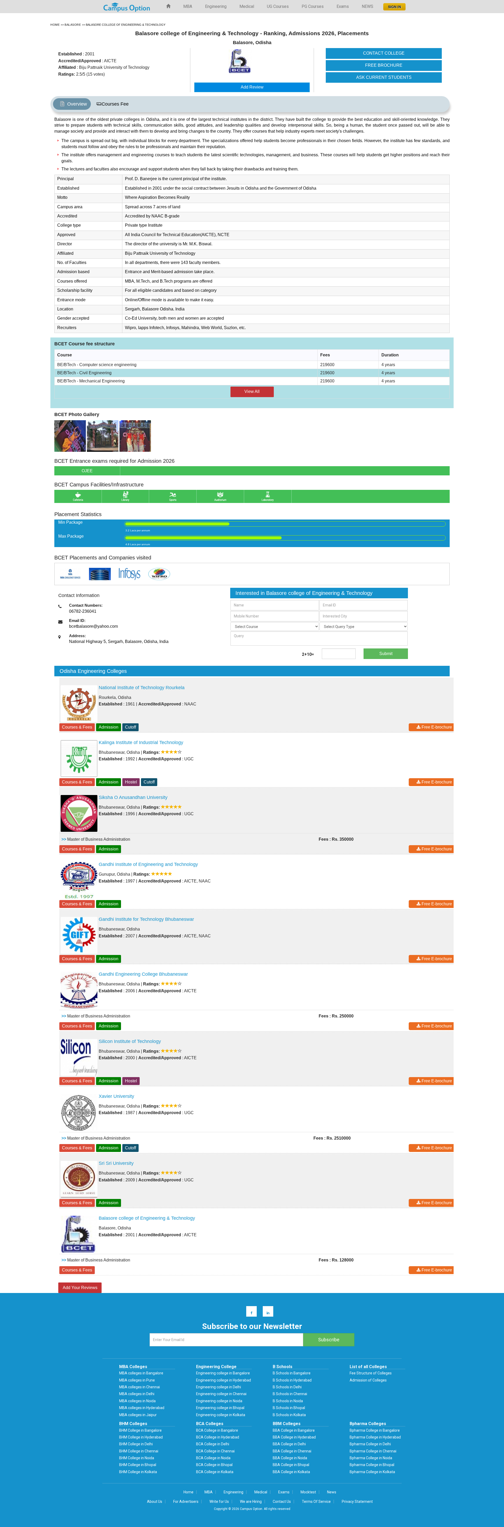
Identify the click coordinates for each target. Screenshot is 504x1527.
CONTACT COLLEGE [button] (384, 53)
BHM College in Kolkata (138, 1472)
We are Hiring (251, 1501)
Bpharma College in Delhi (370, 1444)
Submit (385, 653)
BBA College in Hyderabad (294, 1437)
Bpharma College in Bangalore (375, 1430)
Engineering (216, 6)
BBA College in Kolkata (291, 1472)
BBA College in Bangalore (294, 1430)
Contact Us (282, 1501)
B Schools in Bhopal (289, 1408)
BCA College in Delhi (212, 1444)
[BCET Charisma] (70, 436)
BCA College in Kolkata (214, 1472)
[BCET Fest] (135, 436)
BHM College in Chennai (138, 1451)
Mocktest (308, 1492)
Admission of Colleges (368, 1380)
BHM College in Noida (136, 1458)
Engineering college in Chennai (221, 1394)
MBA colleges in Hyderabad (141, 1408)
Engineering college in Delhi (218, 1387)
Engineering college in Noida (219, 1401)
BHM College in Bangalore (140, 1430)
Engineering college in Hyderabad (223, 1380)
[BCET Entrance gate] (102, 436)
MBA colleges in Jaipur (138, 1415)
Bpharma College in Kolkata (372, 1472)
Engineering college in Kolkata (220, 1415)
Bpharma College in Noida (371, 1458)
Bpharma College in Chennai (373, 1451)
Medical (246, 6)
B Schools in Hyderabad (292, 1380)
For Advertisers (185, 1501)
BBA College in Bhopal (291, 1465)
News (331, 1492)
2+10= (308, 654)
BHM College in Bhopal (137, 1465)
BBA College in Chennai (292, 1451)
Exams (343, 6)
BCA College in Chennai (215, 1451)
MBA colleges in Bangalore (141, 1373)
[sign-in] (394, 5)
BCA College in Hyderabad (217, 1437)
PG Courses (313, 6)
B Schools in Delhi (287, 1387)
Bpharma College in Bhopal (372, 1465)
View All (252, 391)
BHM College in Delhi (136, 1444)
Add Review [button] (252, 87)
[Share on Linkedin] (265, 1312)
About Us (154, 1501)
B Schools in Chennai (290, 1394)
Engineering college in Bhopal (220, 1408)
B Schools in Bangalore (292, 1373)
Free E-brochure (436, 727)
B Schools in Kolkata (289, 1415)
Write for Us (219, 1501)
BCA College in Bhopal (214, 1465)
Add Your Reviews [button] (80, 1287)
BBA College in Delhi (289, 1444)
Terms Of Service (316, 1501)
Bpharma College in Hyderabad (375, 1437)
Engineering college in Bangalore (223, 1373)
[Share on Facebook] (249, 1312)
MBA (187, 6)
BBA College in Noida (290, 1458)
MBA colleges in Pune (137, 1380)
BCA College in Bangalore (217, 1430)
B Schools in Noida (288, 1401)
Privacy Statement (357, 1501)
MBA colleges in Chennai (139, 1387)
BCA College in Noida (213, 1458)
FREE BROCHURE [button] (383, 65)
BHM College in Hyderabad (141, 1437)
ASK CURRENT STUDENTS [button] (384, 77)
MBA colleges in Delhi (136, 1394)
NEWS (367, 6)
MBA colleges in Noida (137, 1401)
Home (188, 1492)
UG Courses (278, 6)
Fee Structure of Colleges (371, 1373)
